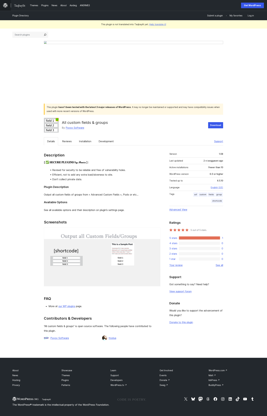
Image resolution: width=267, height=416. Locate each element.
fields (211, 194)
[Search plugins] (45, 35)
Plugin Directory (20, 15)
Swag (164, 385)
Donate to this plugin (181, 322)
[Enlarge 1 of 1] (156, 231)
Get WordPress (252, 5)
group (219, 194)
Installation (85, 141)
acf (195, 194)
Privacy (16, 385)
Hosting (16, 380)
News (15, 375)
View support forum (180, 291)
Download (215, 125)
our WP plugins (66, 306)
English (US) (217, 187)
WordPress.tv (118, 385)
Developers (116, 380)
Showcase (66, 370)
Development (106, 141)
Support (218, 141)
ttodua (112, 338)
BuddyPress (216, 385)
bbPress (214, 380)
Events (163, 375)
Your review (176, 265)
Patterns (65, 385)
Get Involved (166, 370)
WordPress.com (218, 370)
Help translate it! (157, 24)
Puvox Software (75, 127)
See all (219, 265)
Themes (65, 375)
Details (51, 141)
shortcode (217, 201)
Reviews (67, 141)
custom (202, 194)
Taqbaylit (46, 399)
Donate (165, 380)
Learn (113, 370)
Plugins (65, 380)
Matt (212, 375)
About (15, 370)
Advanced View (178, 209)
